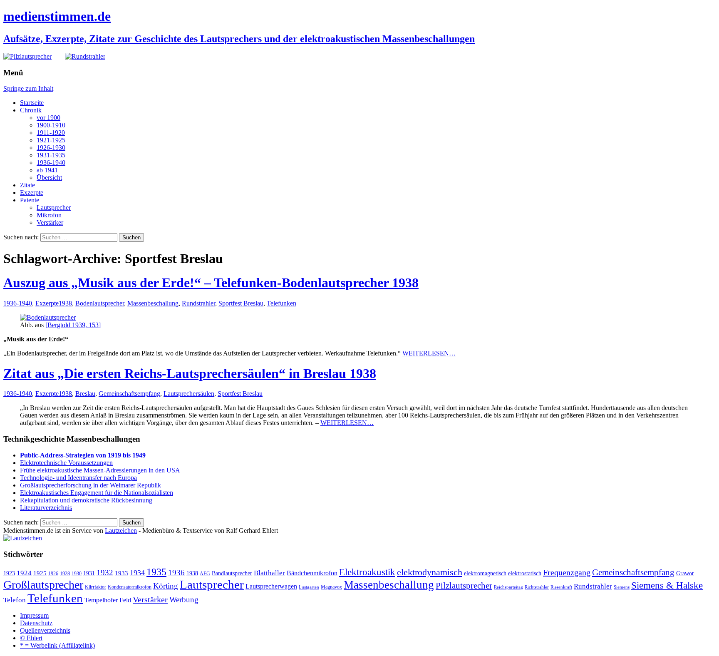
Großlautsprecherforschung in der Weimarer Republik (90, 485)
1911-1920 (51, 132)
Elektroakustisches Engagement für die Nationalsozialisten (96, 492)
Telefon (14, 600)
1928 (65, 573)
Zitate (27, 185)
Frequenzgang (566, 572)
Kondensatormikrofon (129, 587)
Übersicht (49, 177)
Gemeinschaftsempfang (129, 393)
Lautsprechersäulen (189, 393)
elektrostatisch (524, 573)
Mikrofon (49, 215)
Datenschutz (36, 622)
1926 (53, 573)
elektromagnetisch (485, 573)
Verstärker (50, 222)
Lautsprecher (54, 207)
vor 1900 (48, 117)
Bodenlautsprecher (99, 303)
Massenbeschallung (153, 303)
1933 (121, 573)
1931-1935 (51, 155)
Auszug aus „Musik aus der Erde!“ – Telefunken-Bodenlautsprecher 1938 (211, 282)
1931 (89, 573)
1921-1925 (51, 140)
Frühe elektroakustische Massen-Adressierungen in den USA (100, 470)
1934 (137, 573)
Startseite (32, 102)
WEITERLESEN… (429, 353)
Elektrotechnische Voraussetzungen (66, 462)
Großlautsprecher (43, 584)
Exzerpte (31, 192)
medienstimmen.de (57, 16)
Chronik (31, 110)
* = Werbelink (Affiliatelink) (57, 645)
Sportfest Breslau (240, 303)
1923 (9, 573)
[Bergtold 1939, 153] (73, 324)
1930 (77, 573)
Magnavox (331, 587)
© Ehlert (31, 637)
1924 (24, 573)
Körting (165, 585)
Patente (29, 200)
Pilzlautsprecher (464, 585)
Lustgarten (309, 587)
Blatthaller (269, 573)
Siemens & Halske (667, 585)
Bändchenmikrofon (312, 572)
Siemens (622, 587)
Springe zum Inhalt (28, 88)
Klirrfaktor (95, 587)
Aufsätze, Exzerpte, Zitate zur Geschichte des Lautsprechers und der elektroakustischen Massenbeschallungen (239, 38)
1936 (176, 572)
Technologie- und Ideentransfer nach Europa (78, 477)
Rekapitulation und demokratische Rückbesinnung (86, 500)
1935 (156, 572)
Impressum (34, 615)
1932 (105, 572)
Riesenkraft (561, 587)
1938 (65, 303)
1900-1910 (51, 125)
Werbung (183, 599)
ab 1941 (47, 170)
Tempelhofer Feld (107, 600)
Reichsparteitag (508, 587)
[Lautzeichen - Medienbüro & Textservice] (22, 538)
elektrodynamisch (429, 572)
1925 (40, 573)
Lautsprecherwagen (271, 586)
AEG (205, 573)
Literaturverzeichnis (46, 507)
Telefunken (281, 303)
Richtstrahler (537, 587)
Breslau (85, 393)
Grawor (685, 573)
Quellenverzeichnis (45, 630)
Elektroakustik (367, 572)
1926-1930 (51, 147)
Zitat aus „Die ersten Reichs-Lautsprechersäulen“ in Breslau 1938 (189, 373)
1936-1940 (51, 162)
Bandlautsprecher (232, 573)
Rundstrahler (198, 303)
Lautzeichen (121, 530)
